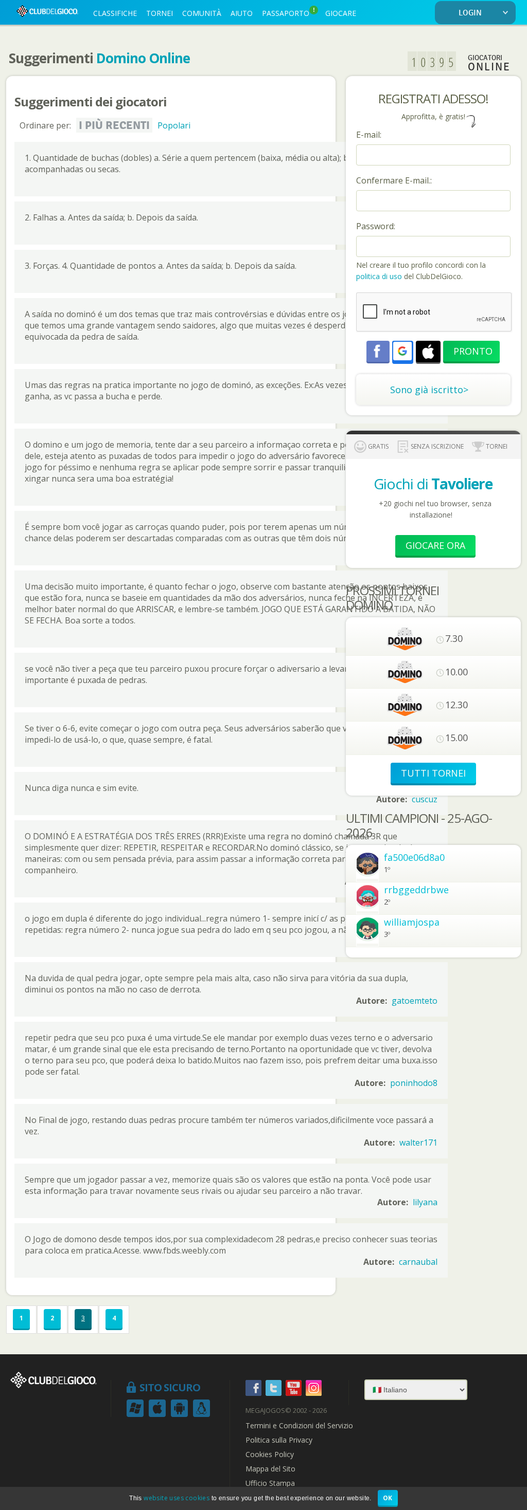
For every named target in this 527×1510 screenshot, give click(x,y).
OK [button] (388, 1498)
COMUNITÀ (201, 13)
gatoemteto (414, 1000)
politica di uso (380, 276)
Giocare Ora (435, 545)
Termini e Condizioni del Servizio (299, 1425)
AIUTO (242, 13)
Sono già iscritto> (429, 389)
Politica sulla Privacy (278, 1440)
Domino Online (143, 58)
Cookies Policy (269, 1454)
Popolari (173, 125)
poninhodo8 (413, 1083)
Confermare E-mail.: (394, 180)
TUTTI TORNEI (433, 773)
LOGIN (470, 13)
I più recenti (114, 125)
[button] (402, 351)
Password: (375, 226)
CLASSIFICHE (115, 13)
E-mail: (368, 134)
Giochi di (433, 483)
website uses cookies (176, 1498)
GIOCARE (340, 13)
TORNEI (159, 13)
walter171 (418, 1142)
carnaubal (418, 1261)
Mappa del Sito (270, 1468)
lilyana (425, 1202)
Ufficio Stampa (270, 1483)
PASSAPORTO (288, 12)
